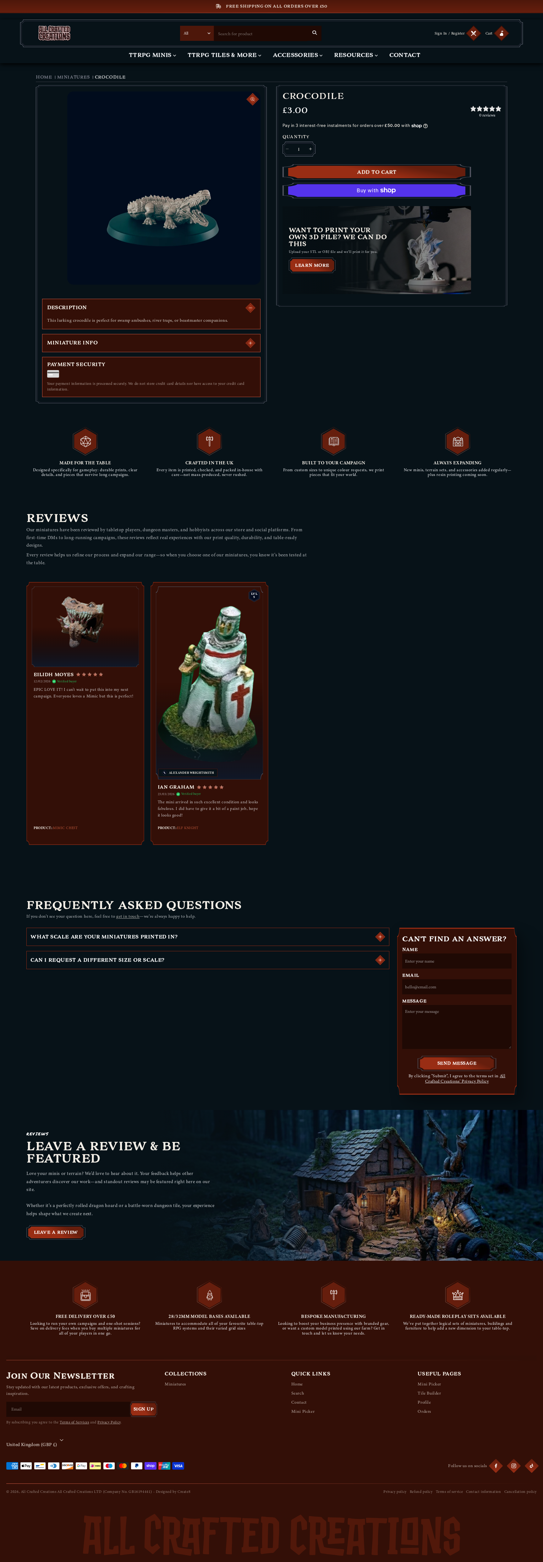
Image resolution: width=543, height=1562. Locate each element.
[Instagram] (514, 1466)
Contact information (483, 1491)
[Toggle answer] (380, 937)
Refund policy (421, 1491)
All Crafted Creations (39, 1491)
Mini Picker (303, 1411)
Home (44, 77)
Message (414, 1001)
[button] (496, 33)
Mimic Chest (65, 828)
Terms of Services (74, 1422)
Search (297, 1393)
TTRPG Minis (150, 55)
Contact (404, 55)
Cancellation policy (520, 1491)
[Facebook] (496, 1466)
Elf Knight (187, 828)
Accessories (295, 55)
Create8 (184, 1491)
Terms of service (449, 1491)
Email (410, 975)
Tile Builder (429, 1393)
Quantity (296, 136)
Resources (353, 55)
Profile (424, 1402)
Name (410, 950)
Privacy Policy (108, 1422)
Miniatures (73, 77)
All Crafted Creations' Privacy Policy (465, 1078)
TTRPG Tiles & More (222, 55)
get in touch (128, 916)
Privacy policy (394, 1491)
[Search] (314, 33)
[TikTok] (532, 1466)
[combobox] (260, 33)
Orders (424, 1411)
